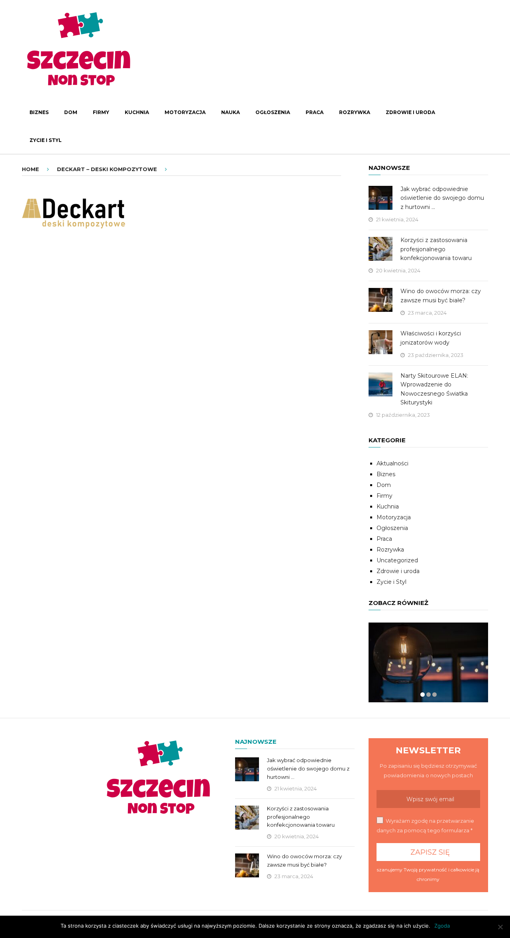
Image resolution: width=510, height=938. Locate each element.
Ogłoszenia (272, 112)
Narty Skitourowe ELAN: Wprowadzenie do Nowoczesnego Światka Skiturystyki (434, 389)
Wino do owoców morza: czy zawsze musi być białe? (440, 295)
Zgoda (442, 925)
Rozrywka (354, 112)
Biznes (39, 112)
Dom (70, 112)
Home (30, 169)
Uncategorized (397, 560)
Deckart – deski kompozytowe (107, 169)
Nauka (230, 112)
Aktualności (392, 463)
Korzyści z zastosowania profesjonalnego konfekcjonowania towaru (436, 249)
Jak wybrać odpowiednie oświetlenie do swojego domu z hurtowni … (442, 198)
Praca (315, 112)
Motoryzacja (185, 112)
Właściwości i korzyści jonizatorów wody (430, 338)
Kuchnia (137, 112)
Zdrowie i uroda (410, 112)
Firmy (101, 112)
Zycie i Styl (45, 140)
